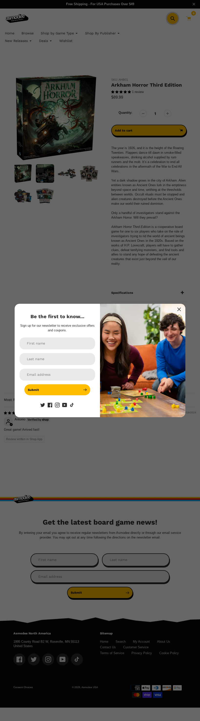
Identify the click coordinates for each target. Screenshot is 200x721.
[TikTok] (72, 405)
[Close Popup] (179, 309)
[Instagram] (57, 405)
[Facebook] (50, 405)
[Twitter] (42, 405)
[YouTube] (64, 405)
